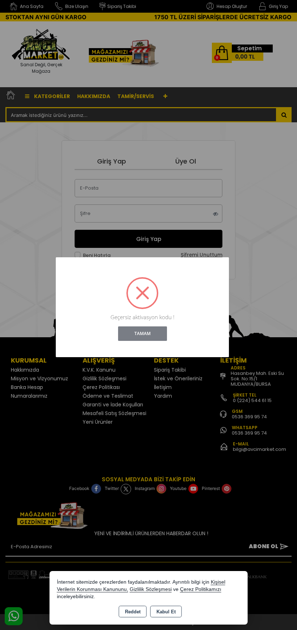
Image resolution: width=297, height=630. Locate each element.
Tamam (142, 333)
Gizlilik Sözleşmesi (151, 589)
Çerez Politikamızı (200, 589)
